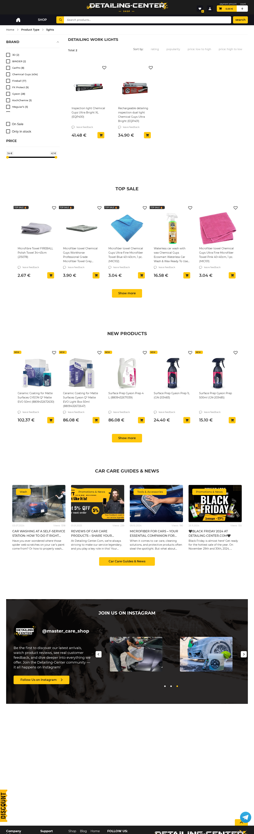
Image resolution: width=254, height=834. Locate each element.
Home (10, 29)
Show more (127, 293)
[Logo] (127, 7)
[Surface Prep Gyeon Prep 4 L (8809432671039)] (127, 373)
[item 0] (165, 686)
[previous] (98, 655)
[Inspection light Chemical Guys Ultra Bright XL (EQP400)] (88, 88)
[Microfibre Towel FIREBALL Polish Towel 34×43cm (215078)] (36, 228)
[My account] (210, 8)
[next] (244, 655)
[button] (104, 67)
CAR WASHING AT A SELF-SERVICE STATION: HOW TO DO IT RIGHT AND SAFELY (38, 536)
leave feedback (84, 127)
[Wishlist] (200, 8)
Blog (83, 831)
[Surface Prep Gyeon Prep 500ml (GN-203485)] (218, 373)
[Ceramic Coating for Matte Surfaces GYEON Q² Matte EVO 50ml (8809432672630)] (36, 373)
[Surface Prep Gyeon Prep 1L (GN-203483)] (172, 373)
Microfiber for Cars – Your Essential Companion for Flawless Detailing (154, 536)
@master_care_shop (65, 631)
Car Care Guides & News (127, 561)
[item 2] (177, 686)
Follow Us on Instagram (38, 680)
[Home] (18, 19)
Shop (72, 831)
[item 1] (171, 686)
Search (240, 20)
